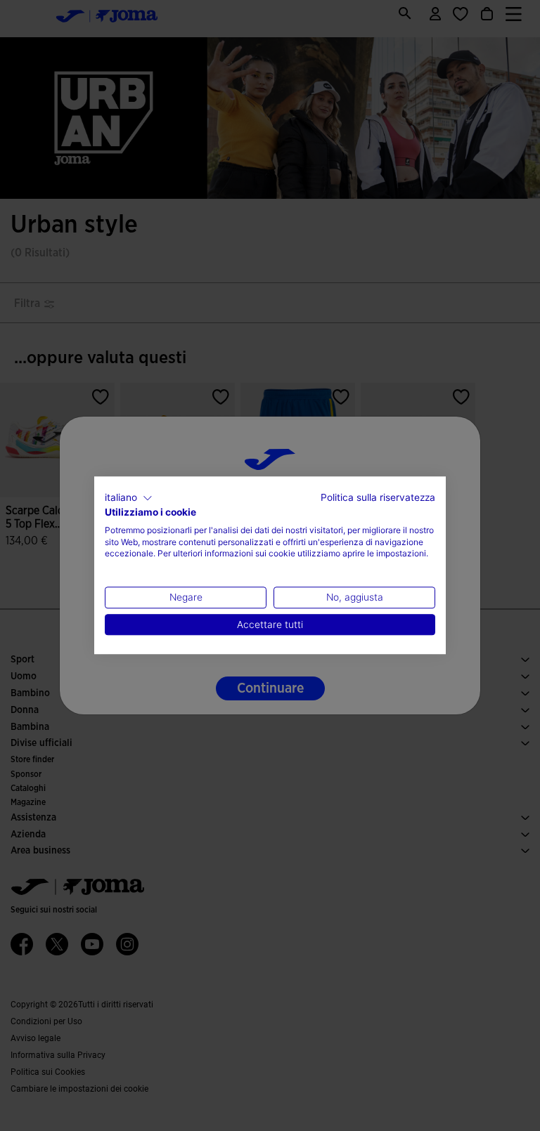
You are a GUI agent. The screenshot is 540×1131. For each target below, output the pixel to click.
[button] (129, 498)
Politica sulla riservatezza (378, 497)
